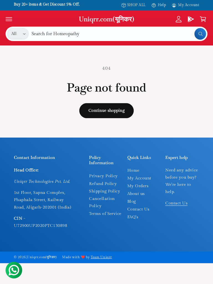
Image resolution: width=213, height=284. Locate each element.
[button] (9, 19)
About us (136, 193)
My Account (188, 5)
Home (133, 170)
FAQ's (132, 217)
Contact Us (138, 209)
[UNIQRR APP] (191, 19)
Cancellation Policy (102, 202)
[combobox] (118, 34)
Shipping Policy (104, 191)
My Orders (137, 186)
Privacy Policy (103, 176)
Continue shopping (106, 110)
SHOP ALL (136, 5)
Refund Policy (103, 183)
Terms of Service (105, 213)
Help (162, 5)
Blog (131, 201)
